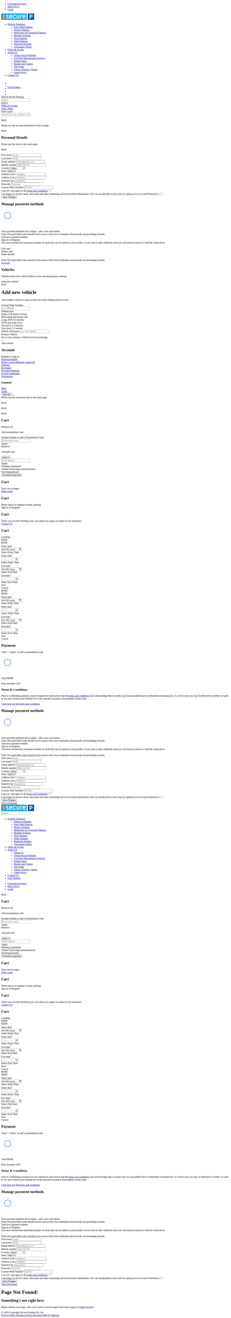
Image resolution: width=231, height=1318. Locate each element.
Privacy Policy (8, 1315)
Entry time (7, 555)
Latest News (20, 72)
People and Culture (23, 64)
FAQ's (4, 103)
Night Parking (21, 41)
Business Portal (24, 1315)
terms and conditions (37, 190)
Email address (8, 161)
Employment (20, 61)
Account (5, 263)
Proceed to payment (12, 475)
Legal (10, 9)
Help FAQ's (13, 6)
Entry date (7, 546)
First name (6, 155)
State (3, 171)
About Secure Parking (25, 55)
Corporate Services (17, 4)
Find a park (7, 491)
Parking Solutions (16, 24)
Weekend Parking (22, 44)
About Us (12, 52)
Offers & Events (16, 49)
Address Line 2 (8, 177)
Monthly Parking (22, 35)
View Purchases (9, 803)
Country (5, 168)
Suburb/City (7, 180)
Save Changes (9, 197)
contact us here (86, 1307)
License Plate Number (12, 187)
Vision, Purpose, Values (25, 69)
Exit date (6, 566)
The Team (19, 66)
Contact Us (13, 75)
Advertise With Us (41, 1315)
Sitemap (55, 1315)
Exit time (6, 575)
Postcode (5, 184)
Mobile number (8, 165)
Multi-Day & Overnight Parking (30, 32)
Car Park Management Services (29, 58)
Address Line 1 (8, 174)
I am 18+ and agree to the (24, 190)
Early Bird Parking (23, 27)
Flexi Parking (20, 38)
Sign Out (7, 394)
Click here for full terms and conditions (20, 704)
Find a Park (7, 108)
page (73, 1307)
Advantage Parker (23, 47)
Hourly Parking (21, 30)
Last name (6, 158)
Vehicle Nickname (10, 331)
